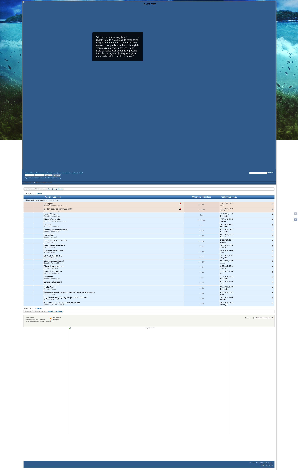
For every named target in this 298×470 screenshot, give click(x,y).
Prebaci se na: (249, 317)
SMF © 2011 (259, 462)
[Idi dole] (295, 219)
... (34, 193)
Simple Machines (268, 462)
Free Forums (269, 464)
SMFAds (261, 464)
